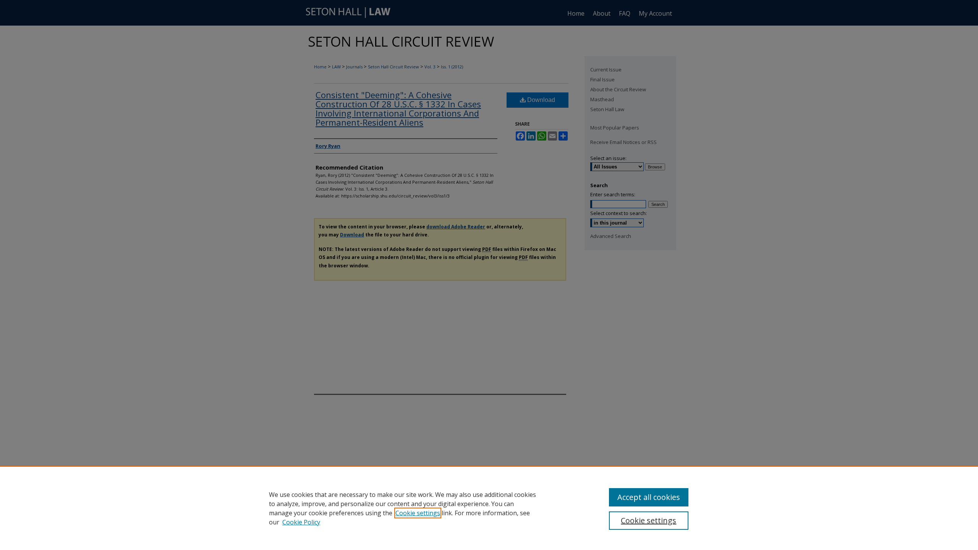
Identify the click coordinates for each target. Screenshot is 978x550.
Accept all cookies (648, 497)
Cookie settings (417, 513)
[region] (489, 508)
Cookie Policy (301, 522)
